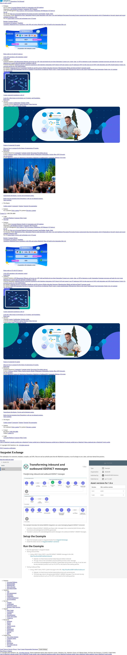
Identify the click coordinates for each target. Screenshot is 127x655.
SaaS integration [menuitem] (99, 69)
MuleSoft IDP (11, 585)
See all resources (8, 156)
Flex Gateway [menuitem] (20, 10)
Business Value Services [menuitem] (30, 104)
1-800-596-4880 (13, 431)
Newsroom (10, 643)
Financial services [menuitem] (15, 68)
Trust (19, 649)
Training (21, 206)
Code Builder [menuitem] (13, 9)
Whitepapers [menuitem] (38, 154)
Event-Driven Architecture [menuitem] (41, 69)
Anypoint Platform (12, 582)
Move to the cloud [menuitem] (82, 69)
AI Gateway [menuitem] (51, 10)
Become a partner (31, 210)
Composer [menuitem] (17, 218)
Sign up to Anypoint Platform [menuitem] (18, 13)
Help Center (10, 610)
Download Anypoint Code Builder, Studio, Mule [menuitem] (39, 13)
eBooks (9, 627)
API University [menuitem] (61, 154)
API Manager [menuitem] (44, 10)
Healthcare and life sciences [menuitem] (35, 68)
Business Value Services (13, 607)
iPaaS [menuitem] (50, 69)
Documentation (33, 206)
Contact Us (3, 213)
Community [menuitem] (18, 153)
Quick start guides (12, 616)
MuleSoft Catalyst (12, 605)
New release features (12, 637)
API (8, 591)
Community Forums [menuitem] (20, 106)
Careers (9, 646)
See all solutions (11, 599)
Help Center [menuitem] (11, 106)
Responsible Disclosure (31, 649)
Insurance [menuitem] (55, 68)
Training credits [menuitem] (25, 102)
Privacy (15, 649)
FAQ (1, 448)
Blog (8, 634)
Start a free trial (11, 587)
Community (15, 206)
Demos (9, 623)
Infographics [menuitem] (45, 154)
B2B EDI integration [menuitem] (16, 69)
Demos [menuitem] (15, 154)
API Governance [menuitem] (29, 10)
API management (11, 593)
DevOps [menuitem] (24, 69)
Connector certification (9, 448)
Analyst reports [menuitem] (26, 154)
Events (9, 640)
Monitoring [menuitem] (37, 10)
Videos (9, 624)
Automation (10, 596)
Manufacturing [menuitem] (62, 68)
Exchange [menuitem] (20, 9)
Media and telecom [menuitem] (72, 68)
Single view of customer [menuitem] (110, 69)
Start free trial (3, 459)
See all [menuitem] (5, 12)
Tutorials (25, 206)
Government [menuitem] (23, 68)
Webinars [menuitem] (10, 154)
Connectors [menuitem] (26, 9)
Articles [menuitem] (51, 154)
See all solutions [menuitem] (7, 71)
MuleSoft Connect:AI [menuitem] (13, 157)
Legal (1, 649)
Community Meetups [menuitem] (54, 157)
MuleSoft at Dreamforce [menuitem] (26, 157)
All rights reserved (24, 445)
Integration (10, 594)
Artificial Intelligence (12, 598)
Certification (10, 604)
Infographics (10, 630)
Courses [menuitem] (10, 102)
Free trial (5, 219)
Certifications (16, 102)
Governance (6, 23)
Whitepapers (10, 629)
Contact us (10, 618)
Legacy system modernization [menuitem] (60, 69)
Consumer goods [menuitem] (85, 68)
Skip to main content (5, 3)
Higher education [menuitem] (47, 68)
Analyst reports (11, 626)
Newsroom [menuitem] (34, 153)
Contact (23, 649)
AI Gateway (13, 23)
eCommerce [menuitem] (30, 69)
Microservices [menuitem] (73, 69)
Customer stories (11, 638)
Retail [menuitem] (79, 68)
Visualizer (20, 23)
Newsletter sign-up (12, 644)
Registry (5, 21)
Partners (9, 641)
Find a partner (15, 210)
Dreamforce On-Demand (17, 1)
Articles (9, 632)
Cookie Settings (43, 649)
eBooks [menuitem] (32, 154)
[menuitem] (65, 32)
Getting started (7, 206)
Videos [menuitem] (20, 154)
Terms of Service (8, 649)
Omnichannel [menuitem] (91, 69)
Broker (15, 21)
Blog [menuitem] (55, 154)
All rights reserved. (24, 652)
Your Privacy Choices (6, 651)
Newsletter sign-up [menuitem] (42, 153)
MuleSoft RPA (11, 584)
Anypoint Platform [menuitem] (8, 218)
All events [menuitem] (62, 157)
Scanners (10, 21)
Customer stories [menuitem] (25, 153)
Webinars (9, 621)
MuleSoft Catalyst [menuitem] (18, 104)
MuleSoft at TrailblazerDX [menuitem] (40, 157)
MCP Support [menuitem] (33, 9)
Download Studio (12, 588)
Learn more (10, 459)
